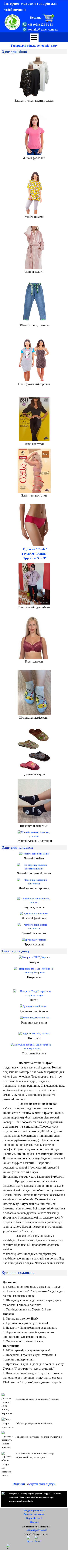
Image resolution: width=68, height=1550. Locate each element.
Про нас (34, 1521)
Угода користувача (34, 1510)
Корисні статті (34, 1518)
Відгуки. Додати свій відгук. (34, 1484)
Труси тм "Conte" (35, 549)
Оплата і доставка (34, 1514)
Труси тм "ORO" (35, 558)
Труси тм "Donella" (35, 553)
